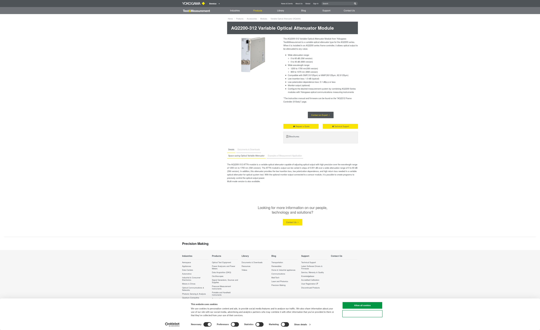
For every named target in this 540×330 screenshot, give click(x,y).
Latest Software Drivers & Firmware (311, 267)
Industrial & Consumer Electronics (191, 278)
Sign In (316, 3)
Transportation (277, 262)
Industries (235, 10)
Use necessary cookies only (362, 313)
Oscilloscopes (217, 276)
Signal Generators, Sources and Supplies (225, 281)
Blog (303, 10)
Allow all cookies (362, 305)
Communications (278, 273)
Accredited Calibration (310, 280)
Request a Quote (302, 126)
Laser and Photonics (279, 281)
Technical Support (341, 126)
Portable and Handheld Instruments (221, 293)
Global (307, 3)
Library (280, 10)
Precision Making (278, 285)
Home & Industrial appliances (283, 270)
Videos (244, 270)
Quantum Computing (190, 297)
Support (326, 10)
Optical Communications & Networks (193, 288)
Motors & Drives (188, 283)
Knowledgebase (307, 276)
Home (230, 18)
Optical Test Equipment (221, 262)
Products (257, 10)
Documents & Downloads (252, 262)
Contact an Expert (319, 114)
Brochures (294, 136)
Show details (300, 324)
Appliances (186, 266)
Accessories (252, 18)
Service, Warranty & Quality (312, 272)
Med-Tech (275, 277)
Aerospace (186, 262)
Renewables (276, 266)
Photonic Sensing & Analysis (194, 293)
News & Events (287, 3)
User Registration (308, 283)
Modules (263, 18)
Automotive (186, 273)
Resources (246, 266)
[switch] (235, 324)
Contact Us (349, 10)
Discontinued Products (310, 287)
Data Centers (187, 270)
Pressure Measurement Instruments (221, 287)
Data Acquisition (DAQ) (221, 272)
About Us (298, 3)
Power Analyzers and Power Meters (223, 267)
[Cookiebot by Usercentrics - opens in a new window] (172, 324)
